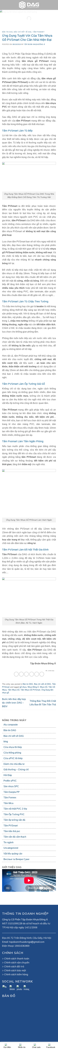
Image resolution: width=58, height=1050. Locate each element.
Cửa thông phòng (12, 752)
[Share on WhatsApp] (16, 674)
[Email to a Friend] (31, 674)
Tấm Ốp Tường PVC (14, 814)
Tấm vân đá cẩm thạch (15, 837)
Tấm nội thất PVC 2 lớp (15, 809)
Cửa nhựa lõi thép (13, 747)
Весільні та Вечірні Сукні (16, 859)
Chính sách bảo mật (15, 970)
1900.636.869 (21, 945)
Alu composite (11, 724)
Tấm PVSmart (11, 825)
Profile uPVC (10, 781)
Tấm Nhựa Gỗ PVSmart (30, 690)
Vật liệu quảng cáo (13, 853)
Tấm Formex (10, 797)
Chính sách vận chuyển (16, 962)
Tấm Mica (8, 803)
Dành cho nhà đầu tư (14, 764)
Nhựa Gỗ (43, 687)
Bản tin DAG (10, 730)
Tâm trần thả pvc (12, 831)
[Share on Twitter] (26, 674)
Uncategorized (11, 848)
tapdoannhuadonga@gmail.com (26, 941)
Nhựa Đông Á (33, 687)
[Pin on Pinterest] (36, 674)
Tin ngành (9, 842)
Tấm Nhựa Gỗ (13, 690)
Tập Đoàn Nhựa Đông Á (34, 44)
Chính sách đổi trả (14, 966)
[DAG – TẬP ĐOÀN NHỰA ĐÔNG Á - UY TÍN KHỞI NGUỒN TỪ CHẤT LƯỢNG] (29, 5)
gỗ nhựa (23, 687)
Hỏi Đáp (8, 775)
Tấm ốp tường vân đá (14, 820)
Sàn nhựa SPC (11, 786)
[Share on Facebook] (21, 674)
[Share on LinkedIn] (41, 674)
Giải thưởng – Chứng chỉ (16, 769)
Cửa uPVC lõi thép (13, 758)
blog (6, 741)
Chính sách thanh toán (16, 958)
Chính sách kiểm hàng (16, 974)
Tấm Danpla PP (12, 792)
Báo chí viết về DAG (14, 736)
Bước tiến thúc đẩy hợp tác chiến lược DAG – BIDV (14, 703)
